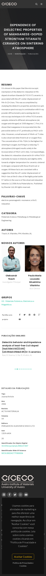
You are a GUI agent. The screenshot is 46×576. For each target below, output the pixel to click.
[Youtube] (26, 494)
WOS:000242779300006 (12, 453)
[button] (15, 369)
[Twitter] (15, 494)
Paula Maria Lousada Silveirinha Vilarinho (34, 280)
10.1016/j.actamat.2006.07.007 (14, 446)
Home (10, 54)
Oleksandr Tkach (11, 277)
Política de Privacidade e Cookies (23, 564)
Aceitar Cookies (23, 556)
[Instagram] (20, 494)
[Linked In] (3, 494)
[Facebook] (9, 494)
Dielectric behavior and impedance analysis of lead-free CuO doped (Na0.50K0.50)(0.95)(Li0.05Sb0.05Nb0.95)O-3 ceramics (21, 347)
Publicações (33, 54)
